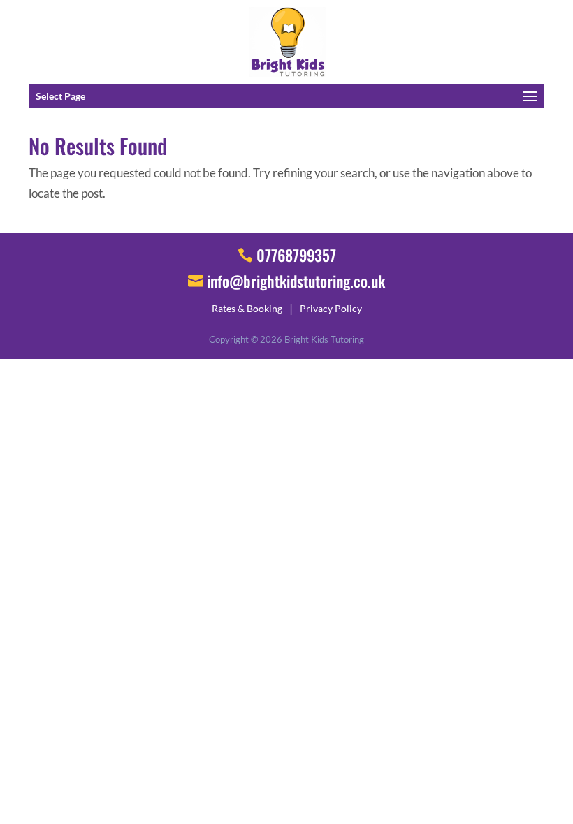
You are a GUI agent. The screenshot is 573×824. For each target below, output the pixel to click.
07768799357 (296, 255)
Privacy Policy (331, 308)
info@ (296, 281)
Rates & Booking (247, 308)
